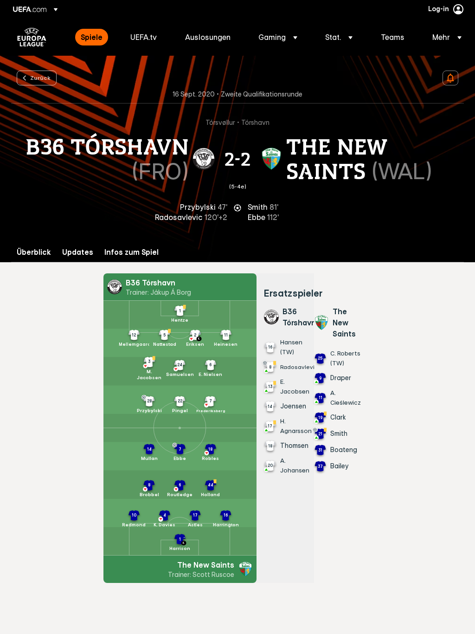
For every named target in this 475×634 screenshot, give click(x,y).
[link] (92, 37)
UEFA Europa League (31, 37)
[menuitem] (94, 37)
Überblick (34, 252)
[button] (277, 37)
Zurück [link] (40, 77)
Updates (77, 252)
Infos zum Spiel (131, 252)
